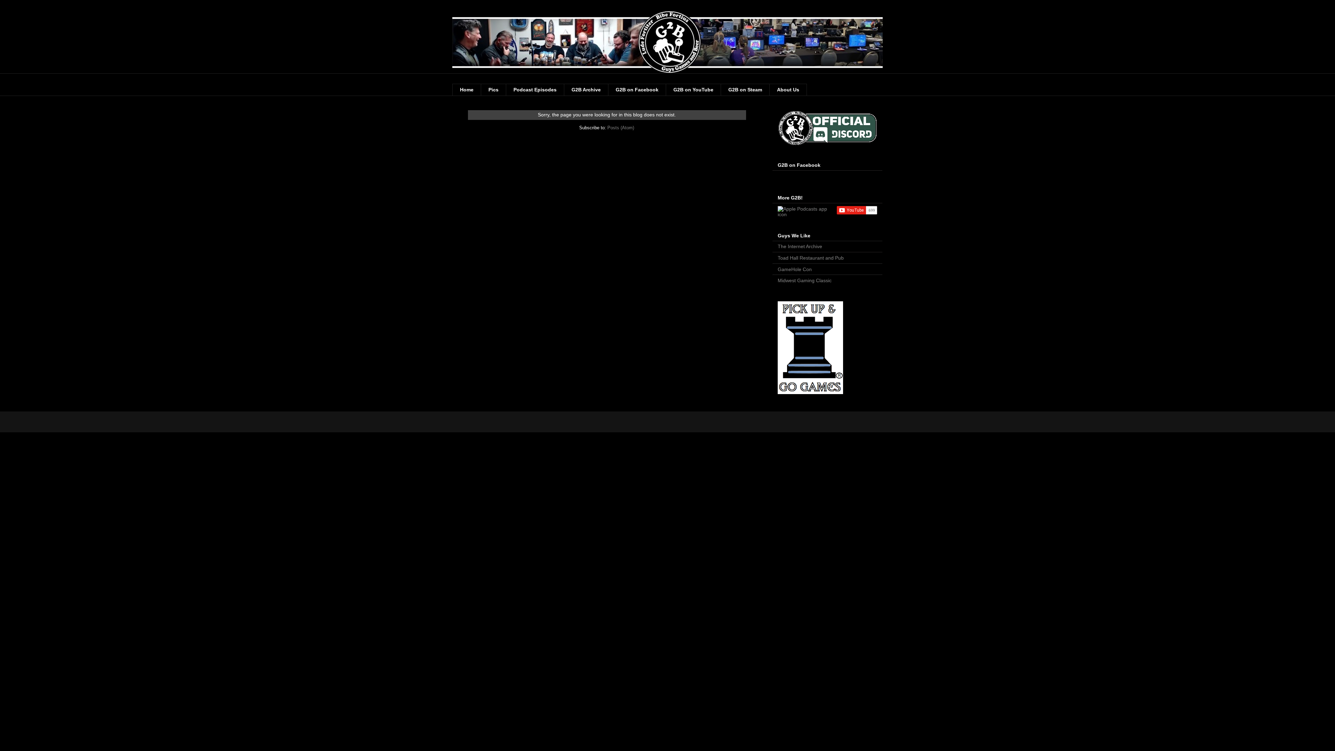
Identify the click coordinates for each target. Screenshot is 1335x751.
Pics (493, 89)
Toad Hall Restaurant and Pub (811, 258)
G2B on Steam (745, 89)
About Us (788, 89)
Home (467, 89)
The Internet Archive (800, 246)
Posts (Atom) (620, 127)
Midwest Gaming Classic (805, 280)
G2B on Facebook (637, 89)
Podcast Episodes (535, 89)
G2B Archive (586, 89)
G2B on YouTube (693, 89)
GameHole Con (795, 269)
